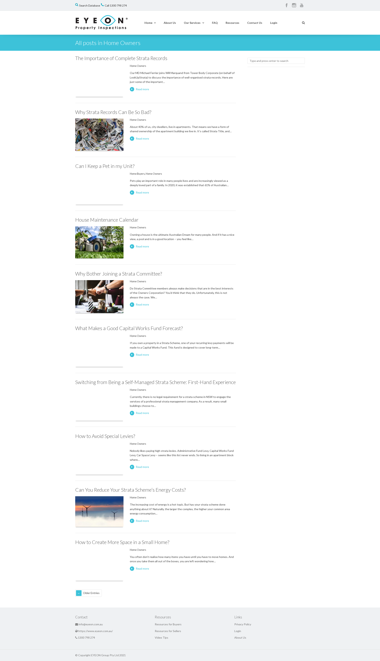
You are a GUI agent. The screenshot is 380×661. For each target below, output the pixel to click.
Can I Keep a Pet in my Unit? (105, 166)
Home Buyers (137, 173)
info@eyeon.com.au (91, 624)
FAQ (215, 22)
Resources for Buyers (168, 624)
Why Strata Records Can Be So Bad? (113, 112)
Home (148, 22)
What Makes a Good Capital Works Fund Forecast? (129, 328)
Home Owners (138, 65)
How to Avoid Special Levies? (105, 436)
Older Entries (91, 593)
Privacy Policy (242, 624)
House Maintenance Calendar (107, 220)
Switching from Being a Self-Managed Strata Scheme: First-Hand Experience (155, 382)
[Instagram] (294, 5)
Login (273, 22)
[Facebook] (286, 5)
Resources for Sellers (168, 631)
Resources (232, 22)
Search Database (90, 5)
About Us (170, 22)
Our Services (192, 22)
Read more (142, 89)
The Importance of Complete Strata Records (121, 58)
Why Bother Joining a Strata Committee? (118, 274)
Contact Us (254, 22)
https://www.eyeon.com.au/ (95, 631)
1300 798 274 (118, 5)
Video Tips (161, 637)
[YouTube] (301, 5)
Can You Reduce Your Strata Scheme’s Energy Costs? (130, 490)
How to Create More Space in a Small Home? (122, 542)
